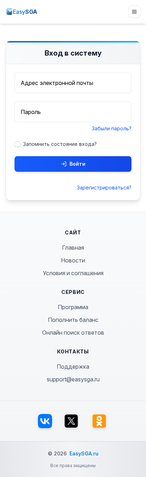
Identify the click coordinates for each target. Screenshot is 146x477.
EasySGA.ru (84, 453)
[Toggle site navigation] (134, 12)
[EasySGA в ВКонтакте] (45, 421)
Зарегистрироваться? (104, 187)
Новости (73, 260)
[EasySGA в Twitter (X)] (71, 421)
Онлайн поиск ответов (73, 332)
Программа (73, 307)
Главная (73, 247)
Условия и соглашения (73, 273)
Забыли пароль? (111, 128)
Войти (77, 164)
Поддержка (73, 366)
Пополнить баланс (73, 319)
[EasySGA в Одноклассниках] (99, 421)
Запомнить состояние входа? (60, 144)
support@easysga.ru (73, 379)
